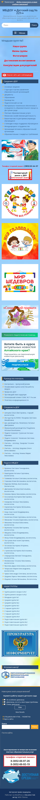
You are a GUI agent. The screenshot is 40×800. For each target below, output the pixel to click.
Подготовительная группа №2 (15, 622)
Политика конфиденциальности (16, 400)
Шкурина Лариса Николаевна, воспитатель (20, 576)
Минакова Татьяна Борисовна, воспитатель (21, 520)
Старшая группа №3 (11, 614)
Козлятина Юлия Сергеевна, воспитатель (20, 517)
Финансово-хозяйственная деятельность (20, 116)
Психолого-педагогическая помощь (19, 335)
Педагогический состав (13, 103)
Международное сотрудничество (17, 126)
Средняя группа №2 (11, 603)
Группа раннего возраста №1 (15, 592)
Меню (22, 33)
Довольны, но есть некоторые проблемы (22, 702)
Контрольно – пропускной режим (17, 384)
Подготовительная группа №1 (15, 619)
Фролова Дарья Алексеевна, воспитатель (20, 566)
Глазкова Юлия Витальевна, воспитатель (20, 481)
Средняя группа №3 (11, 606)
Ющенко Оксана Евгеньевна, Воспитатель (20, 579)
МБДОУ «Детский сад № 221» (20, 11)
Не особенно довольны (15, 700)
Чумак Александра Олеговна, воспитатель (20, 574)
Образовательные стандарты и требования (21, 134)
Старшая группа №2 (11, 611)
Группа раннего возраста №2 (15, 595)
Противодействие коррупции (15, 395)
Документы (8, 95)
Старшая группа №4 (11, 617)
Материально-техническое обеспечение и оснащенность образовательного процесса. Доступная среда (21, 108)
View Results (20, 712)
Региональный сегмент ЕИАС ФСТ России (20, 397)
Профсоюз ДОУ (10, 392)
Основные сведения (12, 87)
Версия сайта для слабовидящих (19, 75)
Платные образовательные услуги (17, 113)
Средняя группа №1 (11, 600)
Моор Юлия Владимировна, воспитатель (20, 538)
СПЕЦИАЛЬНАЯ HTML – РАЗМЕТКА (17, 717)
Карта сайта (8, 719)
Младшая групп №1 (11, 597)
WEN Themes (23, 797)
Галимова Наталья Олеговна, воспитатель (20, 478)
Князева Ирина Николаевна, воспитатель (20, 494)
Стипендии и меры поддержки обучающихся (21, 124)
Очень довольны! (13, 704)
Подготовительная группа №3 (15, 625)
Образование (9, 97)
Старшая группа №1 (11, 608)
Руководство (9, 100)
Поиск (4, 724)
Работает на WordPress (14, 795)
